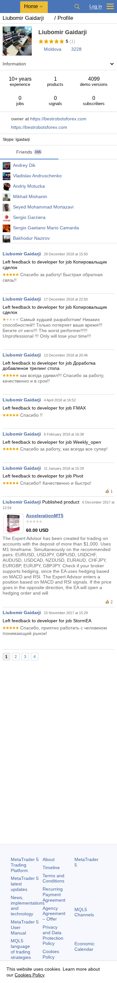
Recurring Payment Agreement (54, 894)
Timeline (51, 867)
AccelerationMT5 (44, 515)
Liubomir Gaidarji (22, 253)
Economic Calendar (84, 946)
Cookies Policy (51, 954)
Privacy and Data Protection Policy (53, 935)
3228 (76, 49)
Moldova (52, 49)
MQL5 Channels (84, 912)
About (49, 859)
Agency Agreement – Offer (54, 914)
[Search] (77, 6)
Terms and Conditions (53, 878)
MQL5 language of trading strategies (21, 949)
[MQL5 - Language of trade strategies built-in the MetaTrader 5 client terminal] (10, 6)
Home (31, 6)
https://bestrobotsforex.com (58, 118)
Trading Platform (25, 865)
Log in (95, 6)
